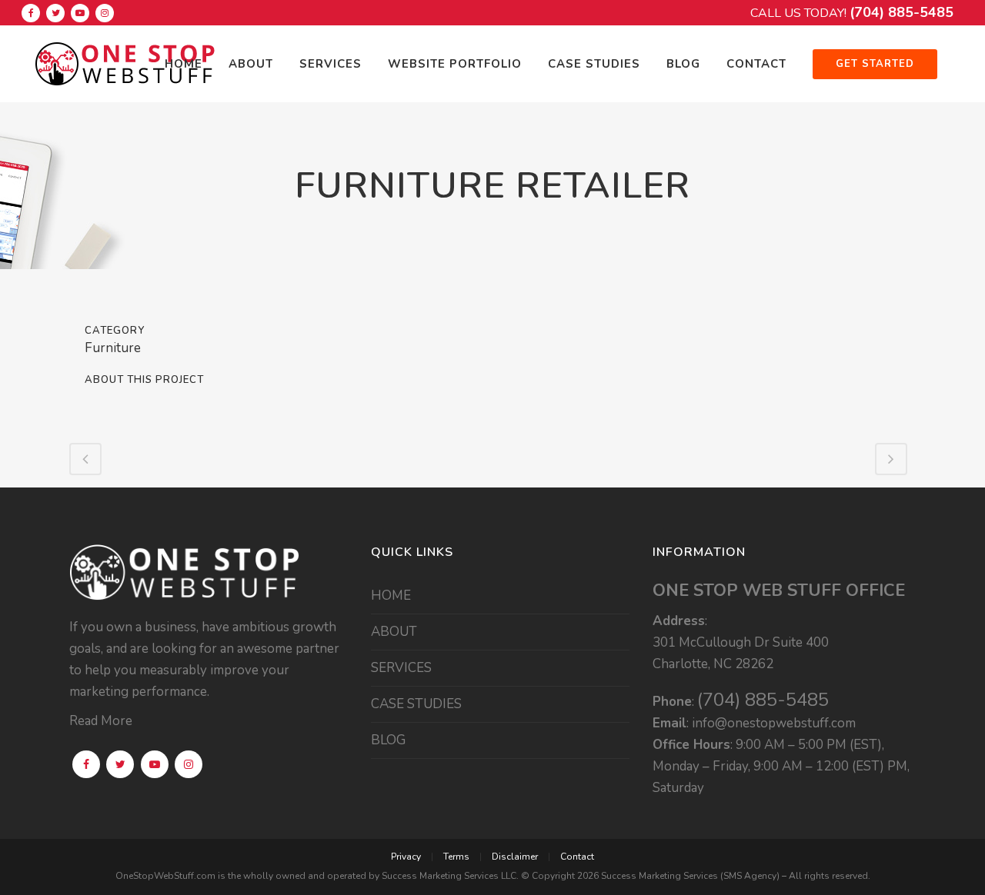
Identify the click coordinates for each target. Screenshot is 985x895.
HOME (391, 595)
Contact (577, 856)
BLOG (388, 740)
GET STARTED (875, 64)
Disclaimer (515, 856)
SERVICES (401, 668)
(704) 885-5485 (901, 12)
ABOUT (394, 632)
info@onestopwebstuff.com (774, 723)
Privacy (406, 856)
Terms (456, 856)
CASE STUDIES (416, 704)
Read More (100, 721)
